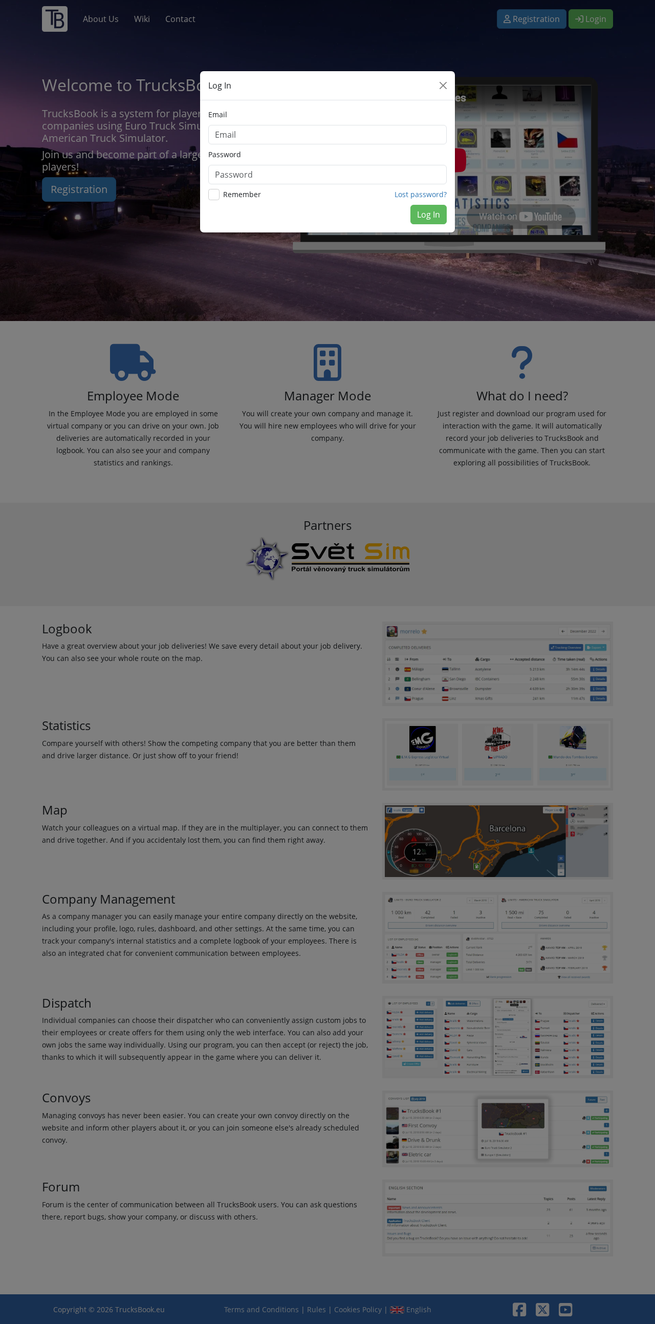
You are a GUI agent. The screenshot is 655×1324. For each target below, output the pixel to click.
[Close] (443, 85)
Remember (242, 194)
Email (217, 114)
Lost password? (421, 194)
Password (224, 154)
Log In (428, 214)
